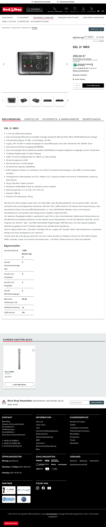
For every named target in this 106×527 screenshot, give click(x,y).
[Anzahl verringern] (74, 85)
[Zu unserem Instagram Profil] (37, 488)
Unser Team (40, 425)
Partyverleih (74, 437)
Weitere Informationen (81, 71)
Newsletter (74, 443)
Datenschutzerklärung (44, 437)
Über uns (39, 421)
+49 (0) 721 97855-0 (11, 440)
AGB (37, 440)
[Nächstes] (67, 64)
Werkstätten (74, 434)
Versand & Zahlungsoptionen (47, 431)
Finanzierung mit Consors (80, 431)
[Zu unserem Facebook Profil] (43, 488)
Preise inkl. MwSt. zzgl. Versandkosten (82, 59)
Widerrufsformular (11, 523)
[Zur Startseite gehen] (12, 9)
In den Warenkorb (93, 85)
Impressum (40, 443)
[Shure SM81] (19, 359)
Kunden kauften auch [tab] (17, 339)
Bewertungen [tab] (92, 119)
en (103, 11)
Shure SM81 (9, 372)
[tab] (11, 119)
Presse (72, 440)
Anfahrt (73, 425)
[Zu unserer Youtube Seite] (49, 488)
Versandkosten (52, 514)
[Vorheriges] (3, 64)
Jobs (38, 428)
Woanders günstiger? (80, 75)
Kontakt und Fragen (77, 421)
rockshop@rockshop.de (13, 446)
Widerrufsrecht (42, 434)
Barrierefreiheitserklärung (46, 446)
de (98, 11)
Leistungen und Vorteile (79, 428)
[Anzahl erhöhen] (79, 85)
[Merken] (33, 351)
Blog (38, 449)
